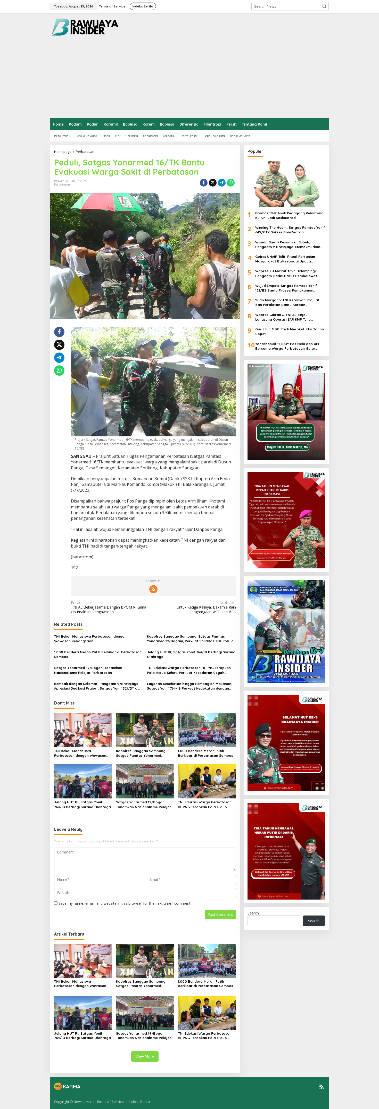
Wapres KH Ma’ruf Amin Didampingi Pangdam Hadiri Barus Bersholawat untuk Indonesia (286, 273)
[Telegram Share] (222, 183)
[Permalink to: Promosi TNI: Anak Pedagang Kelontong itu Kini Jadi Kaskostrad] (286, 184)
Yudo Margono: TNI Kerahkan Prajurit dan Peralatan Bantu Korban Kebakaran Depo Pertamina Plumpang (288, 302)
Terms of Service (110, 1101)
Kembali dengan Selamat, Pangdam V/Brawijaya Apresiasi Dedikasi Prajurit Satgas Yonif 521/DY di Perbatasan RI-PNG (96, 686)
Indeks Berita (139, 1101)
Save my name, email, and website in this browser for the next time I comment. (125, 903)
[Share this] (204, 183)
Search (253, 913)
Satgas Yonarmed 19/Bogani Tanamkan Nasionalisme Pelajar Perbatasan (88, 670)
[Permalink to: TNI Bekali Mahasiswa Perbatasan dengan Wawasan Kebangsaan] (83, 729)
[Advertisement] (189, 80)
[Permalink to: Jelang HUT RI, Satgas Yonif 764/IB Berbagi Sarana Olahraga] (83, 781)
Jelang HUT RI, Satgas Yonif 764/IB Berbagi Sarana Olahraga (191, 654)
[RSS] (153, 589)
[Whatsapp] (231, 183)
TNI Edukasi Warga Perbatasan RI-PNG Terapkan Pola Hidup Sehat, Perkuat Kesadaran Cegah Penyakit (189, 670)
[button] (324, 6)
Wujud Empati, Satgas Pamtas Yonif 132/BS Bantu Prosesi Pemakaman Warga (286, 288)
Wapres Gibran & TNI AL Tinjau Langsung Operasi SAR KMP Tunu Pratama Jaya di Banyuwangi (283, 317)
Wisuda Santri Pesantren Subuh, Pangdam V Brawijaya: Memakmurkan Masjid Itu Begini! (287, 244)
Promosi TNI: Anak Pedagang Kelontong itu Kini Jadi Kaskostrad (289, 215)
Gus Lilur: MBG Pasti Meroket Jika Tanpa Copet (289, 331)
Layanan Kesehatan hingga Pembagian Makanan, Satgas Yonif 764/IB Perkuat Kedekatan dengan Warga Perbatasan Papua (189, 686)
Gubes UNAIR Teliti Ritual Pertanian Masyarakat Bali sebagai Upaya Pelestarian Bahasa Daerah (285, 258)
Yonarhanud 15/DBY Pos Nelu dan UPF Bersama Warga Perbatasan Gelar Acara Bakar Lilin (287, 346)
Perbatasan (62, 184)
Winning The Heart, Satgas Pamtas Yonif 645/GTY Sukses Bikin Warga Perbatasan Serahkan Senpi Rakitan (290, 230)
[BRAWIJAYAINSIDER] (84, 26)
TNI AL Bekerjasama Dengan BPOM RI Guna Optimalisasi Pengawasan (108, 607)
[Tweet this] (213, 183)
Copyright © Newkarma (72, 1101)
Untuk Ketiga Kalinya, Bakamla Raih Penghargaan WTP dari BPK (206, 607)
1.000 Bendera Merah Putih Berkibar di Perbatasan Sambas (98, 654)
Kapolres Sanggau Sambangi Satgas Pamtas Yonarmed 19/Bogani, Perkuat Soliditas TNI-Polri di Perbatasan (190, 638)
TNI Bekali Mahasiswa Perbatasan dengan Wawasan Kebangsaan (90, 638)
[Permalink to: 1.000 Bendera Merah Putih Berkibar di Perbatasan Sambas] (207, 729)
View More (144, 1056)
